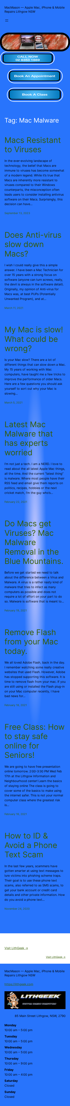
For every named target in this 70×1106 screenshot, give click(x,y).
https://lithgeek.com (18, 984)
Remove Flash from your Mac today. (31, 642)
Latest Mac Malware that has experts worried (28, 438)
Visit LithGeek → (16, 948)
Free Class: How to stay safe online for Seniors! (34, 741)
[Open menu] (6, 20)
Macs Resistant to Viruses (32, 144)
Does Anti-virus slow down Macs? (32, 244)
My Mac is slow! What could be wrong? (33, 339)
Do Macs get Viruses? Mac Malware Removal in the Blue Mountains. (33, 542)
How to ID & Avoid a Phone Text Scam (30, 845)
